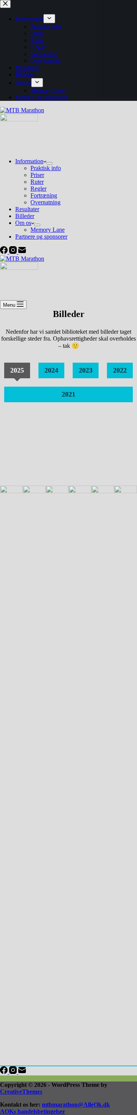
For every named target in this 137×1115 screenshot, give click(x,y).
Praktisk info (45, 168)
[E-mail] (22, 251)
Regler (38, 188)
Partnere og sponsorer (41, 236)
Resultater (27, 209)
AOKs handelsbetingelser (32, 1111)
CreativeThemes (21, 1091)
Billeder (24, 216)
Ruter (37, 181)
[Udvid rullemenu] (49, 163)
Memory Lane (47, 229)
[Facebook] (4, 251)
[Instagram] (13, 251)
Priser (37, 175)
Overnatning (45, 202)
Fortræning (43, 195)
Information (29, 161)
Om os (23, 223)
